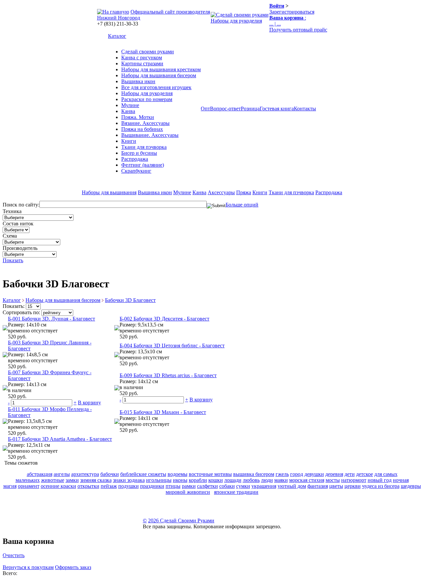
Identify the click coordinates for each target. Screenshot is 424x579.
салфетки (207, 486)
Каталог (117, 36)
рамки (189, 486)
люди (267, 480)
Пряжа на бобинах (142, 129)
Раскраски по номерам (146, 99)
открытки (88, 486)
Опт (205, 108)
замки (72, 480)
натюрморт (353, 480)
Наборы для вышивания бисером (158, 75)
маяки (281, 480)
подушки (128, 486)
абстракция (39, 474)
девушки (314, 474)
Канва (128, 111)
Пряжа (243, 192)
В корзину (89, 402)
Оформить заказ (73, 567)
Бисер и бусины (139, 153)
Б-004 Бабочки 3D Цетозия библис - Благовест (172, 345)
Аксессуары (221, 192)
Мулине (130, 105)
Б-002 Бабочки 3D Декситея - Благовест (164, 318)
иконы (180, 480)
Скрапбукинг (136, 171)
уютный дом (292, 486)
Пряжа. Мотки (137, 117)
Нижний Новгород (118, 18)
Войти (276, 6)
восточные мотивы (210, 474)
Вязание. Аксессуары (145, 123)
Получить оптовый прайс (298, 29)
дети (349, 474)
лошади (232, 480)
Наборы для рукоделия (236, 21)
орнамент (28, 486)
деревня (334, 474)
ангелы (62, 474)
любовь (251, 480)
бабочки (109, 474)
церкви (352, 486)
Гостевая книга (277, 108)
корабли (198, 480)
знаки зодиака (129, 480)
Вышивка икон (138, 81)
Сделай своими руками (147, 51)
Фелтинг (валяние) (142, 165)
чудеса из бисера (380, 486)
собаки (227, 486)
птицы (173, 486)
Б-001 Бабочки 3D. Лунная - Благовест (51, 318)
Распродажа (134, 159)
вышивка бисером (253, 474)
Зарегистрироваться (291, 12)
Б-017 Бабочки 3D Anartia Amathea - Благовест (60, 439)
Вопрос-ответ (225, 108)
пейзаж (109, 486)
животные (52, 480)
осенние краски (58, 486)
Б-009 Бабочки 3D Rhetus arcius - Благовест (168, 375)
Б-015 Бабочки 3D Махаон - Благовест (163, 412)
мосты (333, 480)
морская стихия (306, 480)
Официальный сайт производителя (170, 12)
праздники (152, 486)
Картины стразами (142, 63)
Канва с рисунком (141, 57)
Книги (128, 141)
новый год (380, 480)
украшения (263, 486)
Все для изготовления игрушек (156, 87)
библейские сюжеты (143, 474)
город (296, 474)
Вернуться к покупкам (28, 567)
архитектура (85, 474)
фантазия (317, 486)
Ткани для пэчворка (144, 147)
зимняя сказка (96, 480)
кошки (215, 480)
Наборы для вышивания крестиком (161, 69)
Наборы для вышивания (109, 192)
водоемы (177, 474)
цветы (336, 486)
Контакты (305, 108)
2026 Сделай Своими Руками (181, 520)
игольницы (159, 480)
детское (364, 474)
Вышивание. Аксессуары (150, 135)
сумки (243, 486)
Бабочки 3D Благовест (130, 300)
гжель (282, 474)
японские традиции (236, 492)
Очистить (14, 555)
